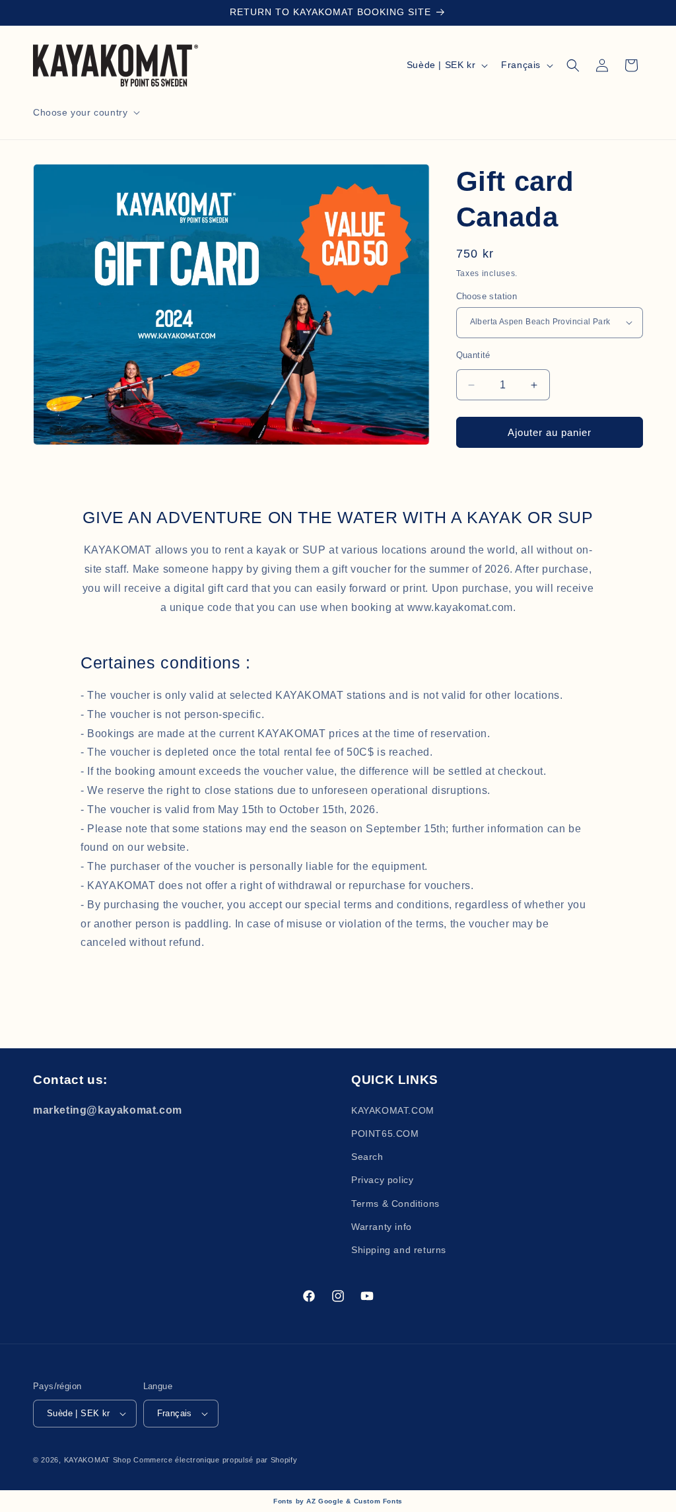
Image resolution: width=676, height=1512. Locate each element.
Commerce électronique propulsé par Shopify (215, 1460)
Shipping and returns (398, 1249)
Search (367, 1156)
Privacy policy (382, 1179)
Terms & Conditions (395, 1203)
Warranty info (381, 1226)
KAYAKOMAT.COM (392, 1110)
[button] (85, 112)
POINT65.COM (385, 1133)
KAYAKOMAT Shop (99, 1460)
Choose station (487, 296)
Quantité (473, 355)
